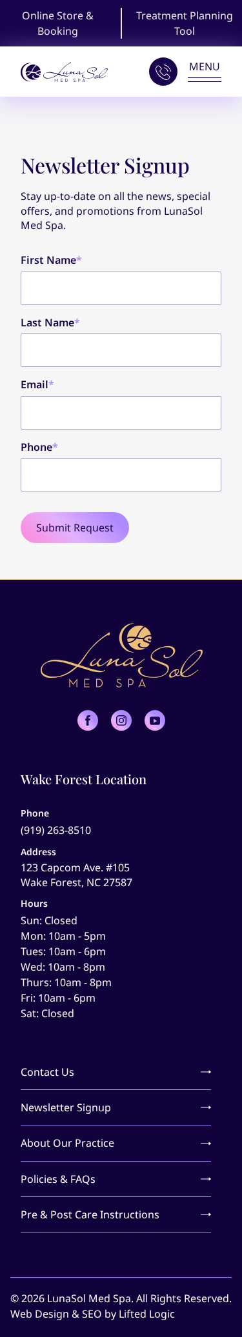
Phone (39, 447)
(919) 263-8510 (56, 830)
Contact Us (47, 1072)
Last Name (50, 322)
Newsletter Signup (66, 1107)
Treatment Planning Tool (184, 23)
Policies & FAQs (58, 1179)
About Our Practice (67, 1143)
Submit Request (75, 527)
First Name (51, 260)
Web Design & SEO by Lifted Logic (92, 1314)
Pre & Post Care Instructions (90, 1214)
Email (37, 384)
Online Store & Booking (58, 23)
